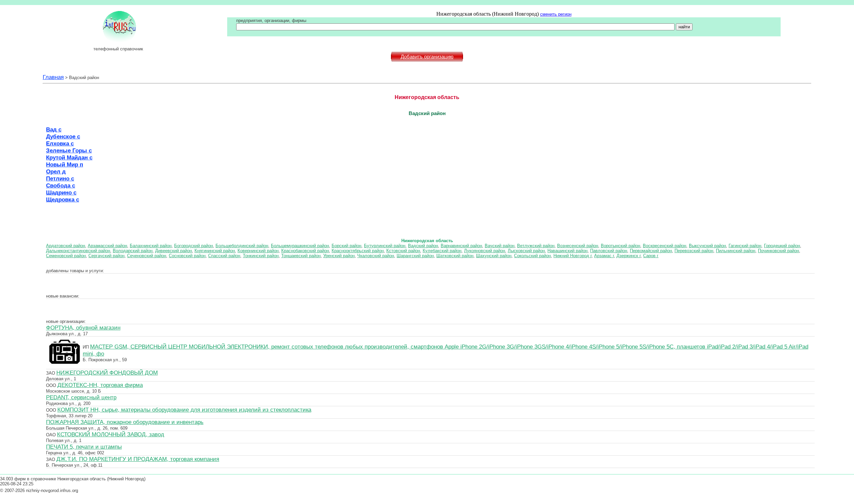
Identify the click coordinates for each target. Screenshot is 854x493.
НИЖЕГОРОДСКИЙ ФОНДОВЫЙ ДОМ (107, 372)
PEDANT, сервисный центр (81, 397)
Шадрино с (61, 192)
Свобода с (60, 185)
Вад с (53, 129)
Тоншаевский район (301, 255)
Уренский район (339, 255)
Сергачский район (106, 255)
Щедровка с (62, 199)
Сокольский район (532, 255)
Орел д (56, 171)
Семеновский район (66, 255)
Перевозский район (694, 250)
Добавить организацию (427, 56)
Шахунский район (493, 255)
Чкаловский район (375, 255)
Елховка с (60, 143)
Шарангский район (415, 255)
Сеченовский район (146, 255)
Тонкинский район (261, 255)
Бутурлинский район (384, 245)
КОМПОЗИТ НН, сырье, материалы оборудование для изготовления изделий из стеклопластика (184, 409)
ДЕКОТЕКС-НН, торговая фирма (100, 385)
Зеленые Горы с (69, 150)
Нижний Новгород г (572, 255)
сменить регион (555, 14)
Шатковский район (454, 255)
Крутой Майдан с (69, 157)
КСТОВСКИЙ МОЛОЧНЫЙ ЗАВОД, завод (110, 434)
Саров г (651, 255)
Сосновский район (187, 255)
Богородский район (193, 245)
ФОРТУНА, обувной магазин (83, 327)
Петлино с (60, 178)
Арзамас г (604, 255)
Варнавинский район (461, 245)
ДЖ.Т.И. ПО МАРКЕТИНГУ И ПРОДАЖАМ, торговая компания (137, 459)
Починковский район (778, 250)
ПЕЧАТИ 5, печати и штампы (84, 446)
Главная (53, 77)
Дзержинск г (628, 255)
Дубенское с (63, 136)
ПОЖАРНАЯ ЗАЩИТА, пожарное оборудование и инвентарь (124, 422)
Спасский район (224, 255)
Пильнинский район (735, 250)
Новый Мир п (64, 164)
